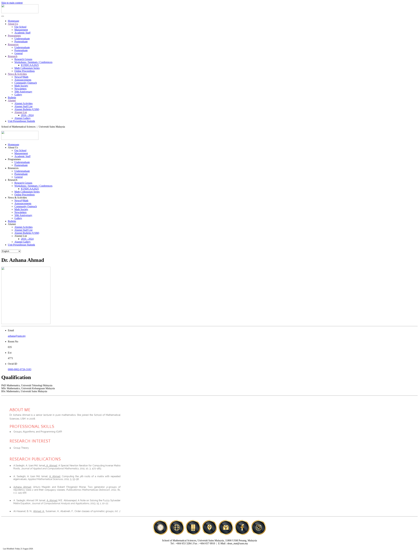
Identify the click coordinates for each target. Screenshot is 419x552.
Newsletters (20, 88)
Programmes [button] (14, 159)
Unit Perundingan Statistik (21, 121)
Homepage (13, 20)
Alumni (12, 100)
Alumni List (20, 112)
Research (12, 56)
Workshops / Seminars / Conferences (33, 62)
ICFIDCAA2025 (30, 65)
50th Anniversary (23, 91)
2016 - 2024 (27, 115)
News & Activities (17, 74)
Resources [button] (13, 168)
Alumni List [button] (20, 235)
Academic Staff (22, 32)
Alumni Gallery (22, 118)
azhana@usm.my (17, 336)
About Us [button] (13, 147)
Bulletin (12, 97)
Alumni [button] (12, 224)
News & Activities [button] (17, 197)
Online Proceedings (24, 71)
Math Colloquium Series (27, 68)
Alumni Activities (23, 103)
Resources (13, 44)
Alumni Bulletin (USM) (26, 109)
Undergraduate (22, 38)
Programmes (14, 35)
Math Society (21, 85)
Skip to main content (12, 2)
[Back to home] (19, 12)
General (18, 53)
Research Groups (23, 59)
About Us (13, 23)
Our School (20, 26)
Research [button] (12, 179)
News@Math (21, 76)
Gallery (18, 94)
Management (21, 29)
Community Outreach (25, 82)
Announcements (22, 79)
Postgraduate (21, 41)
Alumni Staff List (23, 106)
